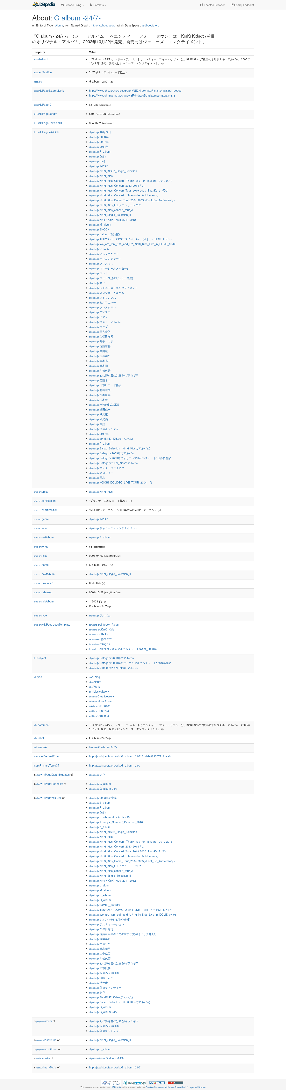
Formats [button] (98, 5)
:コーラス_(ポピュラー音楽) (111, 278)
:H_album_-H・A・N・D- (109, 817)
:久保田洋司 (101, 336)
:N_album (100, 895)
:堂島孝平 (100, 356)
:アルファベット (104, 254)
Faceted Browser (214, 5)
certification (43, 72)
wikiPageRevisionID (48, 123)
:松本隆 (98, 400)
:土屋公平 (100, 944)
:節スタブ (100, 639)
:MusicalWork (99, 691)
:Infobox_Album (104, 624)
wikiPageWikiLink (46, 132)
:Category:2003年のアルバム (111, 453)
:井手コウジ (101, 341)
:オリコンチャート (105, 258)
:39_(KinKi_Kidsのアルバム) (111, 438)
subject (40, 658)
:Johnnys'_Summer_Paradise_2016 (116, 822)
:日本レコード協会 (105, 385)
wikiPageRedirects (49, 784)
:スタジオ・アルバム (106, 293)
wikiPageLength (45, 114)
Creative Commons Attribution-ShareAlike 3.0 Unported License (175, 1087)
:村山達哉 (100, 390)
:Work (94, 686)
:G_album (100, 784)
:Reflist (99, 634)
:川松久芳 (100, 370)
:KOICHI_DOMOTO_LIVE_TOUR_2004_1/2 (120, 482)
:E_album (100, 802)
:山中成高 (100, 953)
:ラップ (98, 327)
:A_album (100, 443)
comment (41, 725)
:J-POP (98, 166)
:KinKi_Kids (101, 176)
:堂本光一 (100, 361)
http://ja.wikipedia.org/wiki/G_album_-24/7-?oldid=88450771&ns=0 (130, 756)
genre (41, 519)
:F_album (100, 151)
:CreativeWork (101, 696)
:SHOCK (99, 229)
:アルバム (100, 249)
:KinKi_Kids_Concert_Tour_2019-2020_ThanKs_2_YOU (128, 190)
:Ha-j (97, 161)
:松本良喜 (100, 395)
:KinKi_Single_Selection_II (110, 215)
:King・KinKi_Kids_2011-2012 (112, 220)
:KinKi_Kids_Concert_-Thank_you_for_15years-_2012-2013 (130, 181)
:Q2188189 (100, 706)
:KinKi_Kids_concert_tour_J (111, 210)
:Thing (94, 677)
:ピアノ (98, 317)
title (38, 81)
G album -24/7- (77, 17)
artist (41, 491)
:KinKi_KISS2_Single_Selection (113, 171)
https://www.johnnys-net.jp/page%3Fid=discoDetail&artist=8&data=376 (132, 95)
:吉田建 (98, 351)
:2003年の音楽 (103, 798)
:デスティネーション (106, 924)
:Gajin (97, 156)
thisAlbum (44, 601)
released (43, 592)
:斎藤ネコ (100, 380)
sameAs (40, 747)
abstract (41, 59)
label (40, 528)
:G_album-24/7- (103, 788)
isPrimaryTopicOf (46, 765)
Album (59, 25)
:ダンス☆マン (102, 307)
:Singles (99, 644)
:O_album (100, 900)
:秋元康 (98, 414)
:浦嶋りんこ (101, 978)
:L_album (99, 885)
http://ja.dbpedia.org (103, 25)
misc (40, 555)
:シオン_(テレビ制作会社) (109, 919)
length (41, 546)
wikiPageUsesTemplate (52, 624)
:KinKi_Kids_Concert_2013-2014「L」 (117, 185)
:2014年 (99, 147)
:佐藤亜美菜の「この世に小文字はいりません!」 (123, 934)
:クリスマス (101, 263)
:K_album (100, 827)
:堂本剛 (98, 366)
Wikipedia (116, 1087)
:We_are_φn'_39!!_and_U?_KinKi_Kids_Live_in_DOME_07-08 (132, 244)
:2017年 (99, 434)
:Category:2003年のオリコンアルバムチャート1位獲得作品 (130, 458)
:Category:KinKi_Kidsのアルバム (113, 463)
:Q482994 (99, 716)
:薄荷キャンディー (105, 429)
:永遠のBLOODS (104, 404)
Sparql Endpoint (243, 5)
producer (43, 583)
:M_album (100, 224)
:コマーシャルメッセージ (109, 268)
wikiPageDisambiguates (53, 774)
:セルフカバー (102, 302)
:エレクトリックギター (108, 468)
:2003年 (99, 137)
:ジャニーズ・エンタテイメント (113, 288)
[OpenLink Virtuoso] (111, 1082)
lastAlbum (44, 537)
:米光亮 (98, 419)
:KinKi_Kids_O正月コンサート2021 (115, 205)
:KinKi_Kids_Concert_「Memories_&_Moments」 (124, 195)
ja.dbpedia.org (150, 25)
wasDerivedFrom (47, 756)
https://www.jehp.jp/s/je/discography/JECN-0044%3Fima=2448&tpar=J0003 (135, 90)
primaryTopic (46, 1067)
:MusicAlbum (100, 701)
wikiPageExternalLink (49, 90)
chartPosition (46, 510)
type (40, 615)
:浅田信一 (100, 409)
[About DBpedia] (43, 5)
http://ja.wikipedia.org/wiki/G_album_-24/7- (115, 765)
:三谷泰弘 (100, 331)
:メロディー (101, 473)
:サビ (97, 283)
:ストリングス (102, 297)
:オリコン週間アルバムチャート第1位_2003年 (123, 649)
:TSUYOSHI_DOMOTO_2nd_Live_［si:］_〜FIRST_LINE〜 (130, 239)
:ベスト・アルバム (105, 322)
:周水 (97, 477)
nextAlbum (44, 574)
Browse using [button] (73, 5)
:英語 (97, 424)
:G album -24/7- (103, 747)
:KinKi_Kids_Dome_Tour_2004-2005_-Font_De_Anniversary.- (132, 200)
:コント (98, 273)
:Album (95, 682)
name (41, 565)
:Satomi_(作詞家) (104, 234)
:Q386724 (99, 711)
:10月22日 (100, 132)
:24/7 (97, 774)
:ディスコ (100, 312)
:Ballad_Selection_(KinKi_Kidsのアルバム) (119, 448)
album (44, 1021)
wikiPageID (42, 104)
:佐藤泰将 (100, 346)
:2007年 (99, 142)
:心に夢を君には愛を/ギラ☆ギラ (114, 375)
